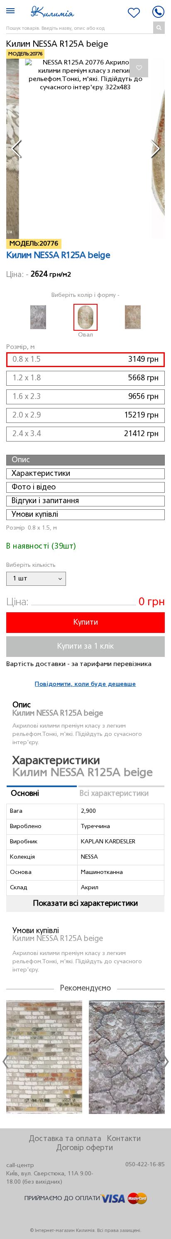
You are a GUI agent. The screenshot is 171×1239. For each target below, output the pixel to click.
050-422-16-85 (145, 1164)
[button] (16, 149)
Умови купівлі (35, 514)
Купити (85, 622)
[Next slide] (165, 1061)
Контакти (124, 1139)
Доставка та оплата (65, 1139)
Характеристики (41, 473)
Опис (21, 460)
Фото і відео (34, 487)
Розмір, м (20, 347)
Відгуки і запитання (45, 501)
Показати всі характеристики (85, 903)
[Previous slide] (5, 1061)
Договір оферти (84, 1148)
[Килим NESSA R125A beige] (85, 75)
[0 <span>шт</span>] (134, 13)
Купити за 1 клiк (85, 646)
